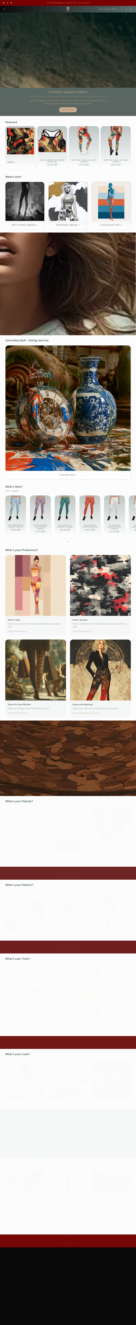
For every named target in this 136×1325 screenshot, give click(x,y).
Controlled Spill (66, 475)
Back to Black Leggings (23, 225)
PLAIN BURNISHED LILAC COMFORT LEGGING (40, 527)
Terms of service (79, 1320)
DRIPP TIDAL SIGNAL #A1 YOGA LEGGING (115, 161)
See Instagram (68, 1241)
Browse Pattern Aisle (81, 631)
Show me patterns (68, 947)
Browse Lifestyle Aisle (17, 713)
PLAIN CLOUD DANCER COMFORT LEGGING (114, 527)
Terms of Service (11, 1272)
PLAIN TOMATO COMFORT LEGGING (89, 526)
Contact (8, 1280)
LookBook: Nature (67, 1102)
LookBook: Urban (109, 1102)
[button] (4, 9)
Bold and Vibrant (99, 1028)
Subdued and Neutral (34, 1028)
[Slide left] (7, 147)
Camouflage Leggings (67, 225)
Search (7, 1258)
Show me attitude (68, 1043)
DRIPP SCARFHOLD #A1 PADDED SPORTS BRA (52, 161)
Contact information (103, 1320)
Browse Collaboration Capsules (86, 713)
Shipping (8, 1265)
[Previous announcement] (43, 3)
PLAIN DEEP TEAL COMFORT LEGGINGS (65, 526)
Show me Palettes (68, 873)
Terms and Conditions (13, 1269)
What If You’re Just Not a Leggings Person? (23, 1197)
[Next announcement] (93, 3)
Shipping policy (90, 1320)
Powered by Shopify (45, 1320)
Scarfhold (110, 859)
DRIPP (10, 162)
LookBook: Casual (23, 1102)
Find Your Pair (68, 110)
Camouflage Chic (23, 933)
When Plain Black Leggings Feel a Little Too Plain (67, 1197)
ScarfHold (35, 1320)
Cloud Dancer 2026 (109, 225)
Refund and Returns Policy (15, 1261)
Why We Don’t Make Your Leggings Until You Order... (111, 1197)
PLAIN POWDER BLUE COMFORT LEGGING (16, 526)
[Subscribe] (40, 1303)
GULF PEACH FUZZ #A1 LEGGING (22, 1147)
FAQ (6, 1276)
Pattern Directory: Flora (66, 933)
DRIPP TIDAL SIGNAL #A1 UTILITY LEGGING (83, 161)
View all (68, 1228)
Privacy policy (67, 1320)
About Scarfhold (11, 1283)
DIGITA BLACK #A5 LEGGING (63, 1150)
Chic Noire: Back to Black (23, 859)
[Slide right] (128, 147)
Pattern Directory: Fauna (110, 933)
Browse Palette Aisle (16, 631)
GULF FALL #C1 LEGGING (104, 1153)
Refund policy (57, 1320)
